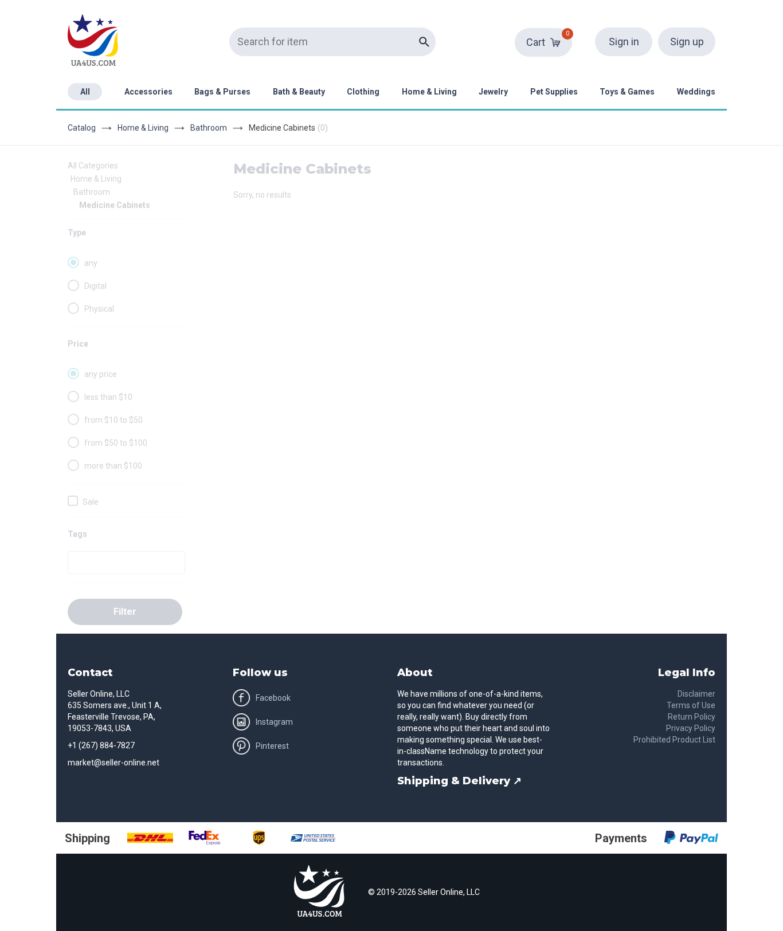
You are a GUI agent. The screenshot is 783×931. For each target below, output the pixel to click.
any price (100, 374)
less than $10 (108, 397)
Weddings (696, 91)
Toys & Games (627, 91)
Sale (91, 501)
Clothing (363, 91)
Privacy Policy (690, 728)
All (85, 91)
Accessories (148, 91)
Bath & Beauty (299, 91)
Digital (95, 285)
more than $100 (113, 465)
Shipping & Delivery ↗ (459, 781)
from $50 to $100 (115, 442)
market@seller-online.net (113, 762)
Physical (99, 308)
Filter (124, 611)
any (90, 263)
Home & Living (429, 91)
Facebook (273, 697)
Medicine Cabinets (114, 205)
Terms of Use (691, 705)
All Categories (93, 165)
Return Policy (691, 716)
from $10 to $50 (113, 420)
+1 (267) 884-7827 (101, 745)
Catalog (82, 127)
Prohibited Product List (674, 739)
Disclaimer (696, 693)
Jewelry (493, 91)
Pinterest (272, 746)
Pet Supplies (554, 91)
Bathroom (208, 127)
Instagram (274, 721)
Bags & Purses (222, 91)
